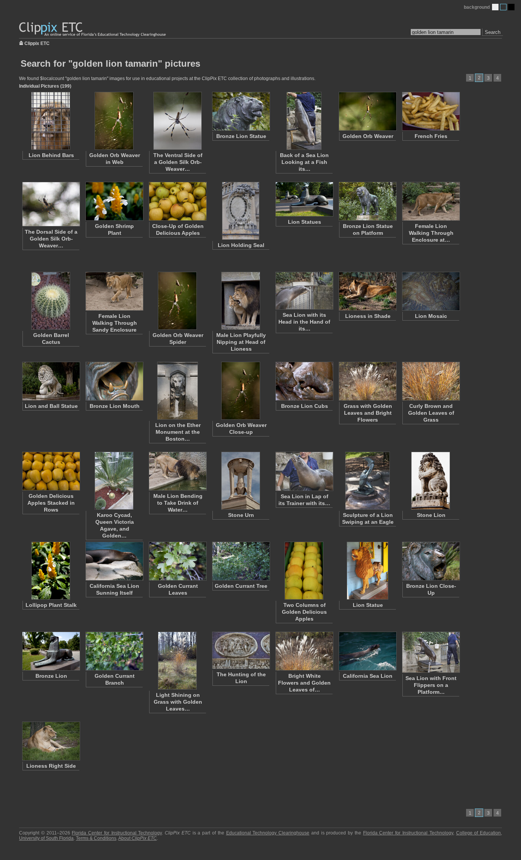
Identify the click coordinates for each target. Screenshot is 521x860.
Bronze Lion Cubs (304, 406)
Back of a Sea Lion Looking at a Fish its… (304, 162)
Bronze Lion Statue (241, 136)
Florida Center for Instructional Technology (117, 833)
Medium (503, 7)
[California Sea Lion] (367, 651)
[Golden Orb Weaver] (367, 111)
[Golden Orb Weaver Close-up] (240, 391)
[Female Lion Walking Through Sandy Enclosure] (114, 291)
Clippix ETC (37, 43)
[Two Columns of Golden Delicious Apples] (304, 571)
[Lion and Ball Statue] (50, 381)
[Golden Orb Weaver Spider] (177, 301)
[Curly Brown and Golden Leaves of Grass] (430, 381)
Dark (511, 7)
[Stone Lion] (430, 481)
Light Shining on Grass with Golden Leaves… (178, 702)
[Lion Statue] (367, 571)
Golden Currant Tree (241, 586)
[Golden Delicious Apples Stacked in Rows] (50, 471)
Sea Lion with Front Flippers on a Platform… (431, 685)
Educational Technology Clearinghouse (268, 833)
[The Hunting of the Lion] (240, 650)
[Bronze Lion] (50, 651)
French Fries (431, 136)
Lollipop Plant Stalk (51, 605)
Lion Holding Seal (241, 245)
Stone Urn (241, 515)
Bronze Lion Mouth (115, 406)
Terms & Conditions (96, 838)
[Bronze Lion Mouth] (114, 381)
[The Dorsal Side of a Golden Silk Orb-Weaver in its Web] (50, 204)
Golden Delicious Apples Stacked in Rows (51, 503)
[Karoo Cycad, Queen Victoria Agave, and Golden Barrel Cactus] (114, 481)
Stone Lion (431, 515)
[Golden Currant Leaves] (177, 561)
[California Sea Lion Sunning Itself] (114, 561)
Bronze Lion (51, 676)
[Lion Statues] (304, 199)
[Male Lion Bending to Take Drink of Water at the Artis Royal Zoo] (177, 471)
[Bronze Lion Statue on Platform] (367, 201)
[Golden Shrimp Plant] (114, 201)
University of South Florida (46, 838)
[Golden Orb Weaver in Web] (114, 121)
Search (492, 32)
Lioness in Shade (368, 316)
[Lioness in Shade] (367, 291)
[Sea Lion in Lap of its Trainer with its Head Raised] (304, 471)
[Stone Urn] (240, 481)
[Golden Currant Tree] (240, 561)
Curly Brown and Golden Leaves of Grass (431, 413)
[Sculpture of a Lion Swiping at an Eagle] (367, 481)
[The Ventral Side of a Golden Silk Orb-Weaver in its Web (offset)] (177, 121)
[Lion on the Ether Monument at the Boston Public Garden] (177, 391)
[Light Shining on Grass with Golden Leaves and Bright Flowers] (177, 661)
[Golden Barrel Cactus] (50, 301)
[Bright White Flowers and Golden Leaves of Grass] (304, 651)
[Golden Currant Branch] (114, 651)
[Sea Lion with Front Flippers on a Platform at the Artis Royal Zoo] (430, 652)
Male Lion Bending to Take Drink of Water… (178, 503)
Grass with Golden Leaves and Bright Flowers (368, 413)
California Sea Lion (367, 676)
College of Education (478, 833)
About (137, 838)
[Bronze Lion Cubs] (304, 381)
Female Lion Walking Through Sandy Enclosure (114, 323)
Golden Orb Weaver (368, 136)
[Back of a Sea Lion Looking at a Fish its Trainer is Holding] (304, 121)
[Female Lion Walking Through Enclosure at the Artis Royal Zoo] (430, 201)
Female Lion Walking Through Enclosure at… (431, 233)
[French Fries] (430, 111)
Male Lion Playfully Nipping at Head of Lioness (241, 342)
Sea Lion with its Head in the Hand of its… (304, 322)
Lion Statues (304, 222)
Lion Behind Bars (51, 155)
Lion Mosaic (431, 316)
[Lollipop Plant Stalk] (50, 571)
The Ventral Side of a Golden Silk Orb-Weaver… (178, 162)
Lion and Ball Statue (51, 406)
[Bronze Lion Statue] (240, 111)
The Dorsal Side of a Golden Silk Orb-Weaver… (51, 239)
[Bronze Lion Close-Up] (430, 561)
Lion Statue (368, 605)
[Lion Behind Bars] (50, 121)
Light (495, 7)
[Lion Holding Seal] (240, 211)
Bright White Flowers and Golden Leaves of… (304, 683)
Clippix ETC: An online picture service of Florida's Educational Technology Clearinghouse (93, 29)
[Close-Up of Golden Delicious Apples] (177, 201)
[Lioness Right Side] (50, 741)
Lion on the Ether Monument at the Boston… (178, 432)
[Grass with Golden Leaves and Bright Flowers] (367, 381)
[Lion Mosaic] (430, 291)
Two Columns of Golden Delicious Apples (304, 612)
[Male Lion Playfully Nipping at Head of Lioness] (240, 301)
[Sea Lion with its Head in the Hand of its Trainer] (304, 291)
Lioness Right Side (51, 766)
